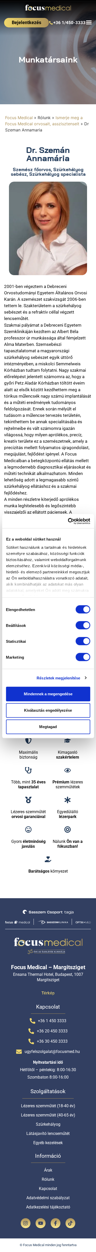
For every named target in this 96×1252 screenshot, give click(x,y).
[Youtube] (40, 1223)
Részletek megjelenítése (58, 678)
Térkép (48, 993)
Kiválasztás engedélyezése (48, 710)
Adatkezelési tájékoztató (48, 1207)
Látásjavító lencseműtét (48, 1133)
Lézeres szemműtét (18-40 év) (48, 1105)
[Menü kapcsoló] (89, 22)
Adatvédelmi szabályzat (48, 1197)
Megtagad (48, 727)
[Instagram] (25, 1223)
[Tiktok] (70, 1223)
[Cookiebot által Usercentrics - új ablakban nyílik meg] (68, 521)
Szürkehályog (48, 1124)
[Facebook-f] (55, 1223)
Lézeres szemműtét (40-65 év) (48, 1115)
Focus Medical (19, 117)
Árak (48, 1170)
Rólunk (48, 1179)
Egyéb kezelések (48, 1142)
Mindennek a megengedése (48, 694)
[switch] (83, 625)
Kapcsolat (48, 1188)
